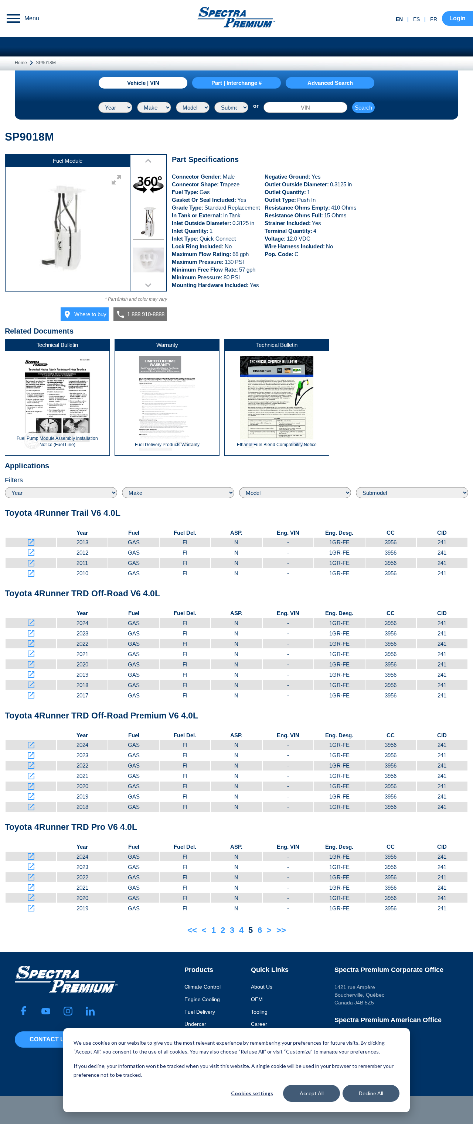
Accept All (312, 1093)
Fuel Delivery (199, 1012)
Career (259, 1024)
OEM (257, 999)
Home (21, 62)
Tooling (259, 1012)
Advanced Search (330, 83)
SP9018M (46, 62)
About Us (261, 987)
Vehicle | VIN (143, 83)
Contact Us (49, 1039)
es (416, 19)
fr (433, 19)
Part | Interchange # (236, 83)
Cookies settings (252, 1093)
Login (457, 18)
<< (192, 930)
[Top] (148, 223)
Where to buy (84, 314)
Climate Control (202, 987)
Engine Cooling (202, 999)
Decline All (371, 1093)
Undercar (195, 1024)
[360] (148, 185)
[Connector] (148, 261)
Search (363, 107)
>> (281, 930)
